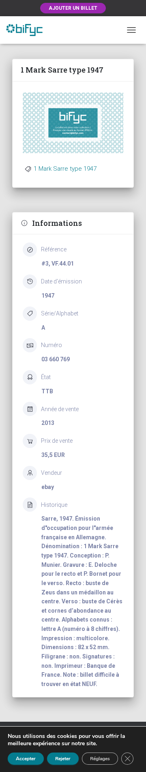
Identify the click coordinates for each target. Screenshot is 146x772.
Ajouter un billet (73, 8)
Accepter (26, 758)
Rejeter (63, 758)
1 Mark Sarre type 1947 (65, 168)
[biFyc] (27, 30)
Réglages (100, 758)
